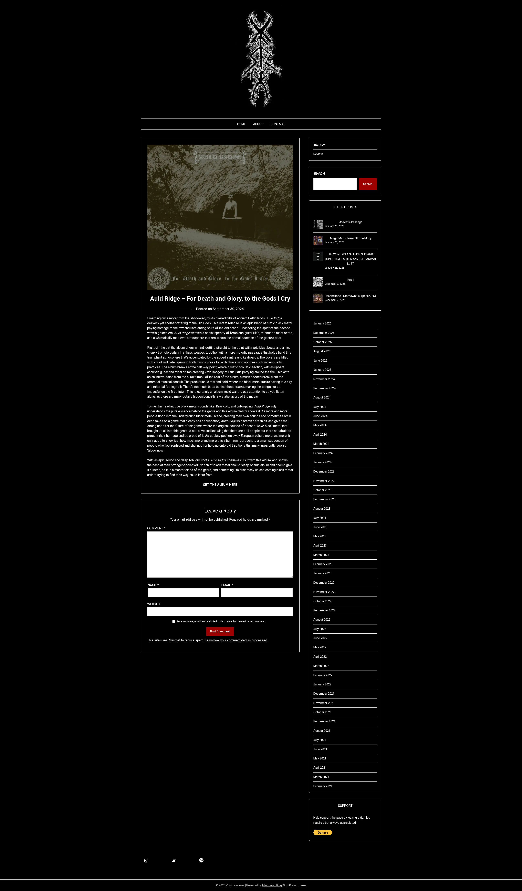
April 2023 (320, 545)
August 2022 (321, 619)
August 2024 (321, 397)
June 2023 (320, 527)
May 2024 (319, 425)
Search (319, 173)
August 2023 (321, 508)
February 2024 (322, 453)
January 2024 (322, 462)
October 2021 (322, 712)
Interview (319, 144)
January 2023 (322, 573)
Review (318, 154)
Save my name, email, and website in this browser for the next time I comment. (220, 621)
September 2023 (324, 499)
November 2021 (324, 703)
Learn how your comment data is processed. (236, 640)
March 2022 (321, 666)
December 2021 (323, 693)
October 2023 (322, 490)
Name (153, 585)
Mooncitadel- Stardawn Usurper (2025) (351, 296)
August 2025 (321, 351)
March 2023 (321, 555)
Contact (278, 124)
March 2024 (321, 444)
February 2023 (322, 564)
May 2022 (319, 647)
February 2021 (322, 786)
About (258, 124)
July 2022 (319, 629)
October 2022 (322, 601)
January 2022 (322, 684)
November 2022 (324, 592)
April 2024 (320, 434)
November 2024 (324, 379)
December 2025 (323, 333)
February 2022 (322, 675)
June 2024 (320, 416)
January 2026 (322, 323)
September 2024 (324, 388)
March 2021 (321, 777)
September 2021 (324, 721)
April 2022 (320, 657)
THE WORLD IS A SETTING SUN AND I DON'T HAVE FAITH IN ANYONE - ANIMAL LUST (351, 259)
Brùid (350, 279)
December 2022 (323, 582)
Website (154, 604)
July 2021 (319, 740)
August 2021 (321, 731)
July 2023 (319, 518)
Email (227, 585)
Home (241, 124)
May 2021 (319, 758)
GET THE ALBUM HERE (220, 485)
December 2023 (323, 471)
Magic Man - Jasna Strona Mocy (350, 238)
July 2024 (319, 407)
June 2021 (320, 749)
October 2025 (322, 342)
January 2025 (322, 370)
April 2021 (320, 767)
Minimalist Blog (272, 885)
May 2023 (319, 536)
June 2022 (320, 638)
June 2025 (320, 360)
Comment (156, 528)
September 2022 (324, 610)
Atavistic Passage (350, 222)
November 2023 (324, 481)
